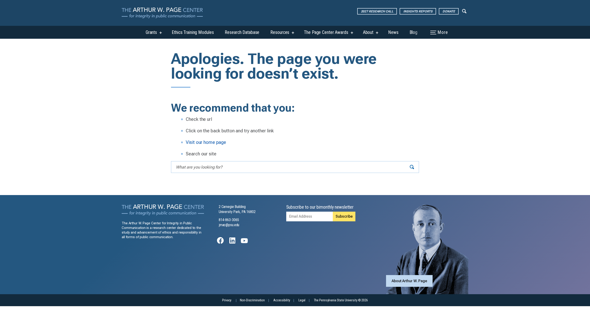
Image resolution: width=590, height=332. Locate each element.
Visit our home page (206, 142)
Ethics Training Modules (193, 32)
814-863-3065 (229, 220)
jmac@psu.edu (229, 225)
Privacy (226, 300)
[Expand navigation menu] (464, 10)
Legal (301, 300)
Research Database (242, 32)
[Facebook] (220, 242)
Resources (279, 32)
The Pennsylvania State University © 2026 (341, 300)
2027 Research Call (377, 11)
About (368, 32)
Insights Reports (417, 11)
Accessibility (281, 300)
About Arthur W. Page (409, 281)
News (393, 32)
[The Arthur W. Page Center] (164, 12)
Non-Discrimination (252, 300)
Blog (414, 32)
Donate (448, 11)
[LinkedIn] (232, 242)
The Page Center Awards (326, 32)
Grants (151, 32)
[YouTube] (244, 242)
